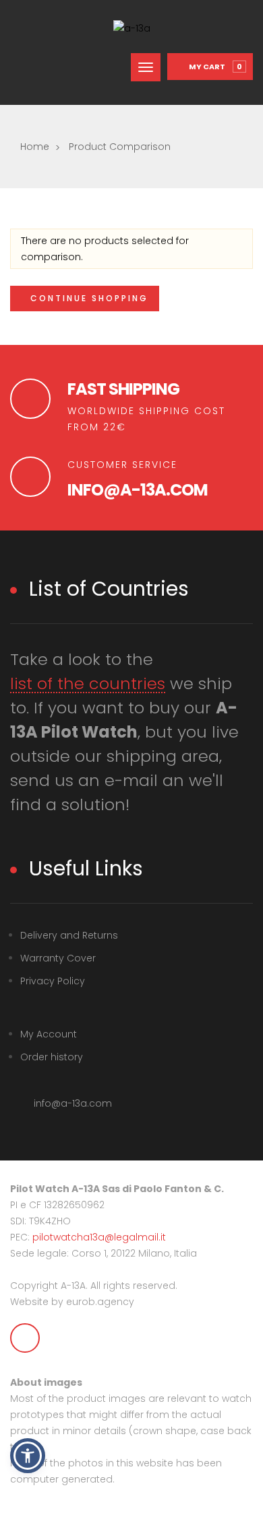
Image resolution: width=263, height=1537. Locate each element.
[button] (27, 1456)
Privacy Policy (52, 981)
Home (34, 146)
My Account (48, 1034)
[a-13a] (131, 28)
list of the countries (87, 684)
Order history (51, 1057)
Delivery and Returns (69, 935)
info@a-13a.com (137, 490)
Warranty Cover (58, 958)
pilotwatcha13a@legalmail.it (99, 1237)
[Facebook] (25, 1338)
